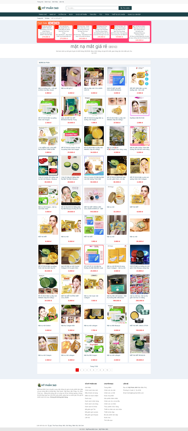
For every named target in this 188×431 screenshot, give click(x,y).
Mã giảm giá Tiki (90, 409)
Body (71, 14)
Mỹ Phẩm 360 (103, 429)
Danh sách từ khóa (91, 406)
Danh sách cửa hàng (91, 404)
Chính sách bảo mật (91, 390)
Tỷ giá (50, 425)
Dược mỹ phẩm (81, 14)
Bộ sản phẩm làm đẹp (111, 415)
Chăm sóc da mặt (109, 390)
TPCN (107, 14)
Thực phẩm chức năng (111, 406)
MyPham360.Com (92, 429)
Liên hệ (61, 2)
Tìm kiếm (126, 8)
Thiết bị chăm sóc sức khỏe (113, 409)
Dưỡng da (62, 14)
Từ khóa (47, 18)
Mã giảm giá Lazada (91, 412)
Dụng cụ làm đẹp (134, 14)
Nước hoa (107, 417)
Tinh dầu (93, 14)
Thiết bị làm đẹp (109, 412)
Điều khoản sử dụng (91, 393)
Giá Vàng (69, 425)
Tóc (100, 14)
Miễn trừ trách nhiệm (91, 395)
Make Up (53, 14)
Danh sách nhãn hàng (92, 401)
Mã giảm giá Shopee (91, 415)
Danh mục (48, 2)
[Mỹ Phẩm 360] (47, 385)
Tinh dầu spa (108, 420)
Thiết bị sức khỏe (118, 14)
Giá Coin (81, 425)
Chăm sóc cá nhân (110, 404)
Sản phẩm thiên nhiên (111, 398)
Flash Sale (42, 23)
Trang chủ (40, 2)
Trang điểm (107, 387)
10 (107, 370)
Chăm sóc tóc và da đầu (112, 401)
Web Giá (75, 425)
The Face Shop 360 (58, 425)
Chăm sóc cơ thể (109, 393)
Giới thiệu (55, 2)
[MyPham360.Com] (48, 8)
